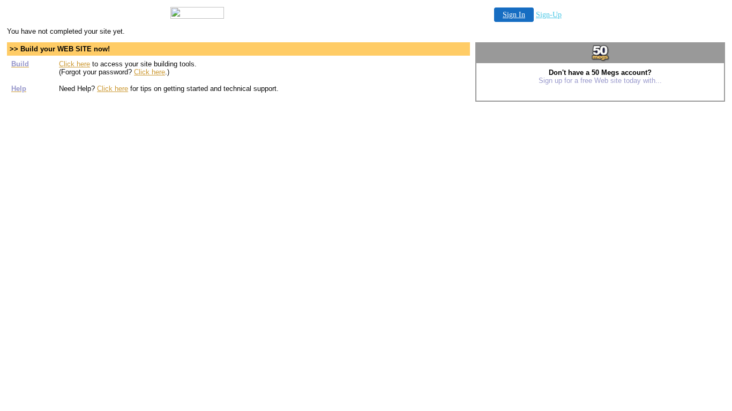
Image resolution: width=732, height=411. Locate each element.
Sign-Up (549, 15)
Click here (74, 64)
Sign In (514, 15)
